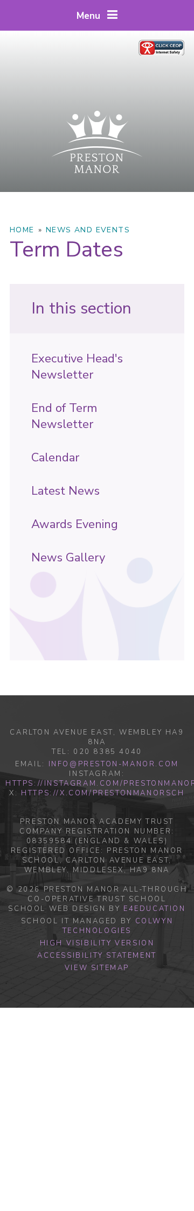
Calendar (55, 458)
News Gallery (68, 558)
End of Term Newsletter (64, 416)
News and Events (88, 230)
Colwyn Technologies (118, 926)
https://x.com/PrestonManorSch (102, 793)
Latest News (65, 491)
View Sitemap (97, 968)
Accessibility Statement (97, 955)
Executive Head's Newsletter (77, 367)
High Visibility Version (97, 943)
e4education (154, 909)
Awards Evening (74, 524)
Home (22, 230)
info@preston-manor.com (113, 764)
